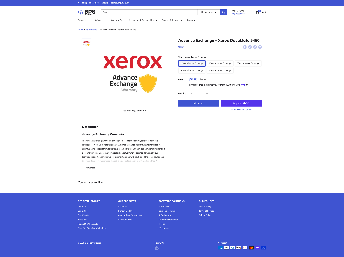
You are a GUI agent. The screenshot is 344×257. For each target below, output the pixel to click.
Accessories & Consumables (141, 20)
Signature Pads (117, 20)
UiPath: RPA (164, 206)
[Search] (223, 12)
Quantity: (182, 93)
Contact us (82, 210)
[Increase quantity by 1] (207, 93)
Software (98, 20)
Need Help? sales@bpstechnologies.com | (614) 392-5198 (103, 2)
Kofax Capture (165, 215)
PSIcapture (164, 228)
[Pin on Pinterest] (250, 47)
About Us (82, 206)
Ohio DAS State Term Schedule (92, 228)
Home (80, 29)
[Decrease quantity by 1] (191, 93)
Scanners (82, 20)
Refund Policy (205, 215)
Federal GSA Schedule (88, 223)
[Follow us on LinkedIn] (157, 248)
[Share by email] (260, 47)
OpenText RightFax (167, 210)
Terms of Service (206, 210)
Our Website (83, 215)
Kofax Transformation (168, 219)
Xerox (181, 46)
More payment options (241, 109)
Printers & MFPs (125, 210)
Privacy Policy (205, 206)
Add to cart (199, 103)
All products (91, 29)
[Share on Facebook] (245, 47)
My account (238, 13)
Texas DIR (82, 219)
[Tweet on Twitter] (255, 47)
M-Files (162, 223)
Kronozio (191, 20)
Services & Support (171, 20)
